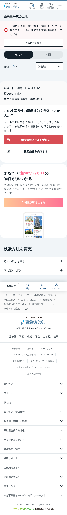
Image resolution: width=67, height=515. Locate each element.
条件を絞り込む (12, 308)
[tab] (19, 55)
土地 (23, 299)
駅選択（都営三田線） (15, 304)
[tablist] (33, 55)
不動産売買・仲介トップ (16, 295)
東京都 (33, 299)
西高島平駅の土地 (41, 304)
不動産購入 (9, 299)
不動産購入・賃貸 (43, 295)
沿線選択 (47, 299)
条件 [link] (27, 308)
